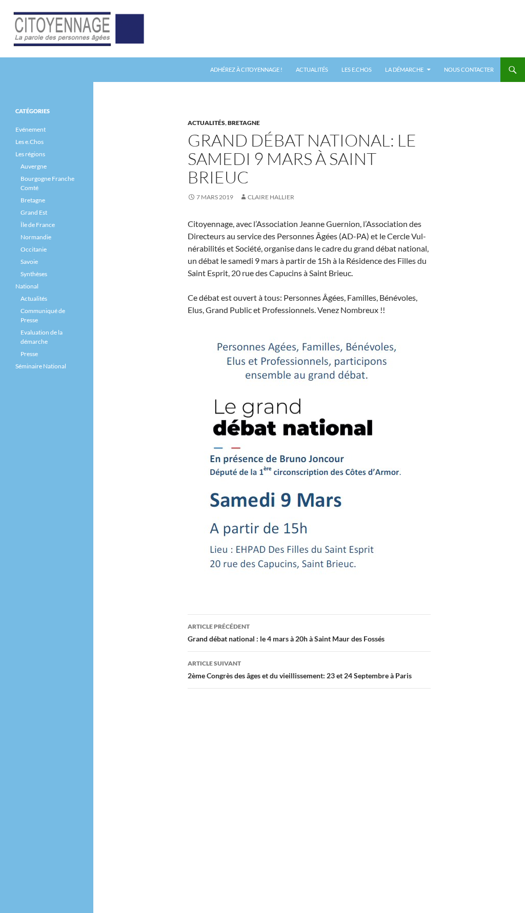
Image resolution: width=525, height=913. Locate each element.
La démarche (404, 69)
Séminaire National (40, 366)
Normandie (36, 237)
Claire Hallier (271, 197)
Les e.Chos (356, 69)
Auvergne (34, 166)
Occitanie (34, 249)
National (26, 286)
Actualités (312, 69)
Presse (29, 354)
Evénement (30, 129)
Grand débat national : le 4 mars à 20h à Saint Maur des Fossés (286, 633)
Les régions (30, 154)
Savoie (29, 261)
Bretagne (244, 123)
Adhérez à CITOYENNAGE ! (246, 69)
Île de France (38, 225)
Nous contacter (469, 69)
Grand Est (34, 212)
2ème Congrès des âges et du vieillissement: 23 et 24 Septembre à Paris (300, 669)
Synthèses (34, 274)
